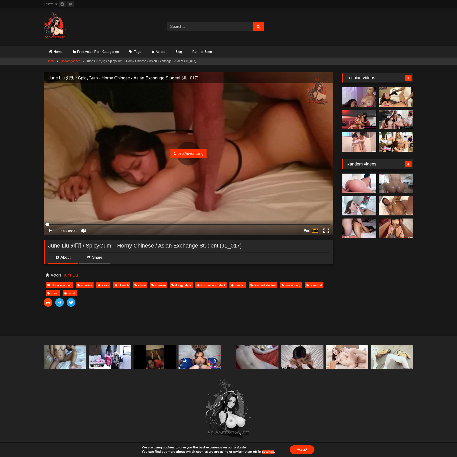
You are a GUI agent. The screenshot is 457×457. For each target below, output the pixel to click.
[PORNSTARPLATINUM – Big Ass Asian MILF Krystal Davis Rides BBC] (396, 228)
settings (268, 452)
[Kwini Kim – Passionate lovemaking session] (347, 357)
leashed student (265, 285)
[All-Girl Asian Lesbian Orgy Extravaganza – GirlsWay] (396, 119)
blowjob (124, 285)
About (65, 257)
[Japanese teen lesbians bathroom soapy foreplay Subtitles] (359, 142)
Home (58, 51)
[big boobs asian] (65, 357)
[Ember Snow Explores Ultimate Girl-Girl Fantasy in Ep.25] (359, 119)
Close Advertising (189, 153)
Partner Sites (202, 51)
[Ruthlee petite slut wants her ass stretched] (396, 183)
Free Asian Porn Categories (98, 51)
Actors (160, 51)
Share (96, 257)
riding (54, 293)
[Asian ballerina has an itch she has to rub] (392, 357)
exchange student (213, 285)
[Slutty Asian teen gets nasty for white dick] (359, 228)
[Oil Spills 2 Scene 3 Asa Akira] (396, 206)
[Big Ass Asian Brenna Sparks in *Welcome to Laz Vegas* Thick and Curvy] (359, 183)
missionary (292, 285)
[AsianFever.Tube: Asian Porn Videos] (55, 27)
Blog (178, 51)
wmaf (71, 293)
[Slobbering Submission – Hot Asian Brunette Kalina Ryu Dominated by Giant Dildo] (396, 97)
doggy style (183, 285)
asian (105, 285)
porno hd (316, 285)
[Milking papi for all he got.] (155, 357)
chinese (160, 285)
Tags (137, 51)
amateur (86, 285)
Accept (302, 449)
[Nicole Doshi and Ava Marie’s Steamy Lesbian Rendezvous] (359, 97)
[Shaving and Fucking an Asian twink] (257, 357)
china (142, 285)
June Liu (70, 275)
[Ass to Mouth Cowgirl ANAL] (200, 357)
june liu (239, 285)
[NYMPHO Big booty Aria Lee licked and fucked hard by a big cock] (359, 206)
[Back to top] (442, 442)
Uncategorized (70, 61)
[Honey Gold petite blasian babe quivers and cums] (302, 357)
